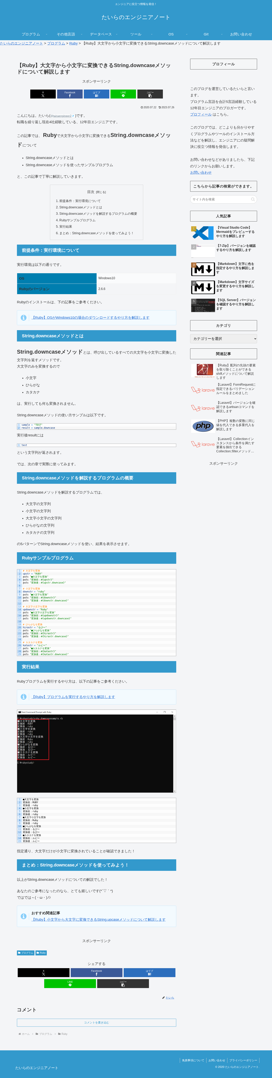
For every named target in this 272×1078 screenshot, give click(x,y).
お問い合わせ (201, 173)
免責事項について (193, 1060)
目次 (90, 192)
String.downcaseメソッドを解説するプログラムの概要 (98, 213)
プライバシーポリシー (243, 1060)
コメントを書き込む (96, 1022)
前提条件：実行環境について (80, 201)
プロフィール (201, 114)
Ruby (43, 952)
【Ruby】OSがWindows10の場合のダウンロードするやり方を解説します (90, 318)
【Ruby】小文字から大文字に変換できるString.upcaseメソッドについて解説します (98, 920)
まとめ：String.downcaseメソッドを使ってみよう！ (96, 233)
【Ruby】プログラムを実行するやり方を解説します (73, 697)
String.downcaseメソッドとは (80, 207)
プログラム (27, 952)
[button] (150, 94)
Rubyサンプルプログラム (77, 220)
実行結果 (65, 226)
